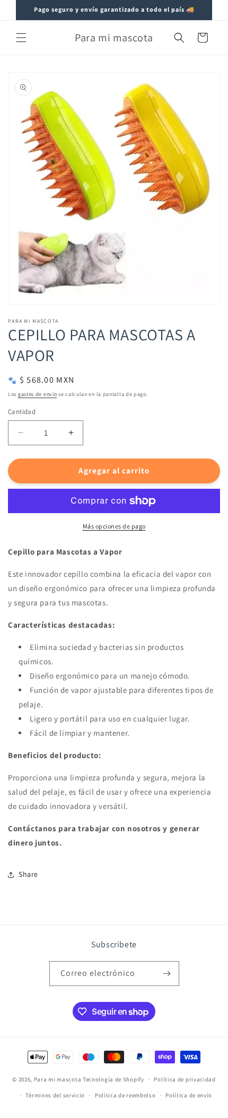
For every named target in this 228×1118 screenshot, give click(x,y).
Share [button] (28, 874)
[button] (21, 37)
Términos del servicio (55, 1095)
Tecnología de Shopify (113, 1079)
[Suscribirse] (167, 973)
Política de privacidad (184, 1079)
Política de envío (188, 1095)
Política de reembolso (125, 1095)
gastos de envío (37, 394)
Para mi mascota (58, 1079)
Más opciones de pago (114, 526)
